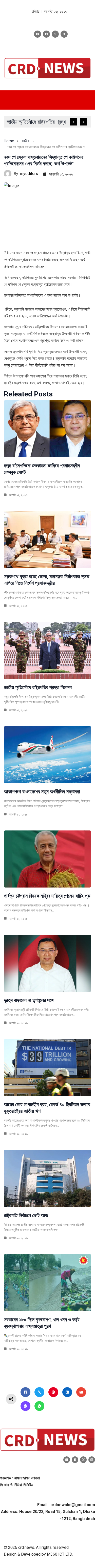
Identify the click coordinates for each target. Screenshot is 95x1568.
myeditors (29, 173)
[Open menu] (88, 100)
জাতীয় (25, 141)
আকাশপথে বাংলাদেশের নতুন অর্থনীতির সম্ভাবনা (42, 792)
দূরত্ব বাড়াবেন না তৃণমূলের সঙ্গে (28, 1000)
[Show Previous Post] (73, 121)
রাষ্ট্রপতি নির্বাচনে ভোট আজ (26, 1215)
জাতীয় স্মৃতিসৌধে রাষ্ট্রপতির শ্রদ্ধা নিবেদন (38, 687)
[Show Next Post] (83, 121)
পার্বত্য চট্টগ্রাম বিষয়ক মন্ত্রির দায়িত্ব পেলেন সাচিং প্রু (47, 896)
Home (9, 141)
